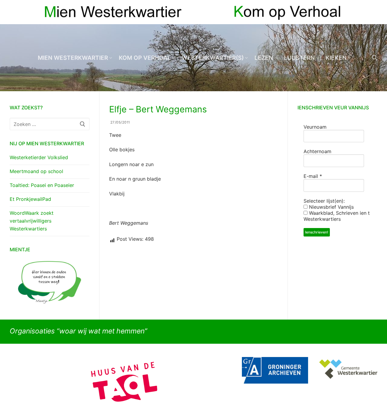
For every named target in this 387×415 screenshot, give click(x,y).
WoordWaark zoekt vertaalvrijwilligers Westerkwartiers (32, 221)
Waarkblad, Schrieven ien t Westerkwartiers (337, 216)
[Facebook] (361, 12)
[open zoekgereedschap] (374, 57)
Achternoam (317, 151)
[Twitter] (372, 12)
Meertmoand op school (36, 171)
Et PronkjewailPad (30, 199)
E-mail (313, 176)
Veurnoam (315, 127)
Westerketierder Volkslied (39, 157)
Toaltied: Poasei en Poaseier (42, 185)
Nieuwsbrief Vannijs (330, 207)
